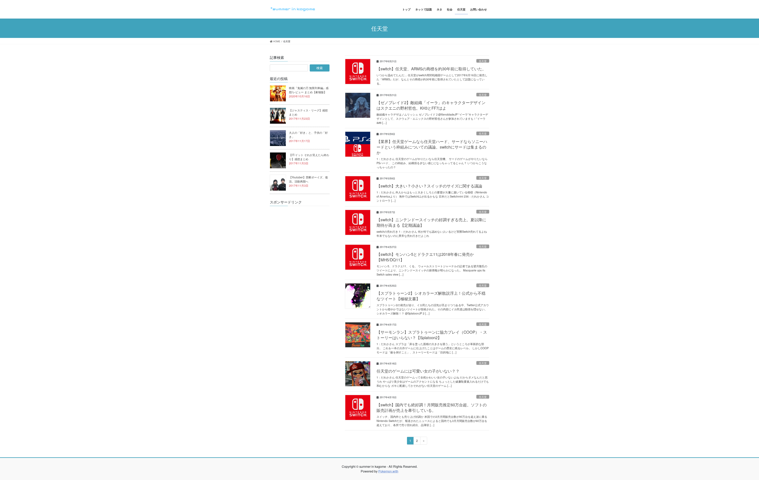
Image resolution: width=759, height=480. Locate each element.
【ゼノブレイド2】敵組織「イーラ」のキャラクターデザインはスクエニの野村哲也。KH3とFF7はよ (431, 105)
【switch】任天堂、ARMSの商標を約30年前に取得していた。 (431, 69)
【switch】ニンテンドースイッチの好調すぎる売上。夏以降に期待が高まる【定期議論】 (431, 222)
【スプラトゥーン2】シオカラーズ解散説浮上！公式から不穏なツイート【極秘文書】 (431, 295)
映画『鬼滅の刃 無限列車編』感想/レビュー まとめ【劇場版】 (309, 90)
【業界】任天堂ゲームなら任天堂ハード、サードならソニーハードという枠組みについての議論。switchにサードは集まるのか (432, 146)
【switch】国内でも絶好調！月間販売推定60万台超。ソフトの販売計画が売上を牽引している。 (432, 407)
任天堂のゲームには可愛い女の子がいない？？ (418, 371)
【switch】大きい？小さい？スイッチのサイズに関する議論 (429, 186)
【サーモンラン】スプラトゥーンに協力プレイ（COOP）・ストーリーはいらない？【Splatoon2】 (432, 334)
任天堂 (483, 61)
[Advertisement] (299, 268)
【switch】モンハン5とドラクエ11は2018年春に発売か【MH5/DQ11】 (425, 257)
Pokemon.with (388, 471)
